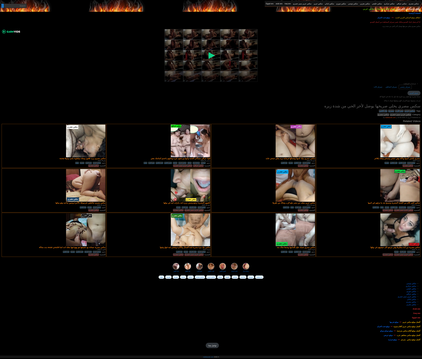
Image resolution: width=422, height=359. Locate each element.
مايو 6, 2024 (311, 249)
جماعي (203, 163)
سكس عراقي (198, 166)
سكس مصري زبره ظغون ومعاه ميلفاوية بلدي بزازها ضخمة (83, 158)
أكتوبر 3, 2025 (101, 249)
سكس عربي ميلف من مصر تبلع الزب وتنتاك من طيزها (294, 203)
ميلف (77, 163)
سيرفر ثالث (378, 87)
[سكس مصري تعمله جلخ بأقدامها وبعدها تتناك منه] (295, 229)
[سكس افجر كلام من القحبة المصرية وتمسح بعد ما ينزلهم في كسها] (400, 185)
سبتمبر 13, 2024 (205, 160)
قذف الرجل (192, 207)
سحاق (189, 163)
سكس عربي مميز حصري (400, 114)
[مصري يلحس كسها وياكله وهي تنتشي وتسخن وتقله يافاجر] (400, 141)
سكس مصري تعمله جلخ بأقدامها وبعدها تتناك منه (296, 247)
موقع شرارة (392, 339)
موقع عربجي (388, 335)
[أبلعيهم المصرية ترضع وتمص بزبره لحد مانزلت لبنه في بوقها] (190, 185)
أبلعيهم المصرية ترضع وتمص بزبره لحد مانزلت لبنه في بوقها (187, 203)
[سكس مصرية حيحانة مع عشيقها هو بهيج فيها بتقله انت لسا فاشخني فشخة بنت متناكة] (86, 229)
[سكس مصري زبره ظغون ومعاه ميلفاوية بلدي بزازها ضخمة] (86, 141)
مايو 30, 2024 (102, 160)
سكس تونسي (411, 283)
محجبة (183, 277)
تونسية (251, 277)
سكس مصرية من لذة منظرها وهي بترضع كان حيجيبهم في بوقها (395, 247)
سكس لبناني (411, 299)
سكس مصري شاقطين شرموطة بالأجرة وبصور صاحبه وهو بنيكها (80, 203)
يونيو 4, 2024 (206, 249)
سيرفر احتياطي (391, 87)
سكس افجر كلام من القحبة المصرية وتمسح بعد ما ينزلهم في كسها (394, 203)
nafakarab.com (208, 357)
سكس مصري (383, 114)
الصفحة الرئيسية (415, 13)
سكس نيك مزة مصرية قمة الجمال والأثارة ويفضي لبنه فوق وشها (185, 247)
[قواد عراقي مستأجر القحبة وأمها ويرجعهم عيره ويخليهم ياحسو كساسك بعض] (190, 141)
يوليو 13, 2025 (416, 205)
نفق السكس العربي (408, 9)
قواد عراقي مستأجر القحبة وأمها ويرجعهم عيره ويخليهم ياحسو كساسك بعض (180, 158)
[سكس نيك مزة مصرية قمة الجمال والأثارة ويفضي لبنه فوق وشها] (190, 229)
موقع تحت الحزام (384, 17)
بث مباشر (259, 277)
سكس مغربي (411, 304)
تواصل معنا (212, 345)
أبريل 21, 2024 (101, 205)
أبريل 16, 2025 (206, 205)
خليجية (227, 277)
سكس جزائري (411, 286)
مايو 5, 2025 (416, 160)
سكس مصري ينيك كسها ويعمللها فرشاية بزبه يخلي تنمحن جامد (290, 158)
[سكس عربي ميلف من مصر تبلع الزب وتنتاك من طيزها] (295, 185)
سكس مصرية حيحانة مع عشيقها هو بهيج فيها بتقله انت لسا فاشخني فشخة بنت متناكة (72, 247)
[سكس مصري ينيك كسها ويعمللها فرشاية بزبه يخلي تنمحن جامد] (295, 141)
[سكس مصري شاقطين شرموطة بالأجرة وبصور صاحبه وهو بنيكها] (86, 185)
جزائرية (243, 277)
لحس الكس (168, 163)
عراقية (175, 163)
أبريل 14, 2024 (311, 205)
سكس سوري (411, 291)
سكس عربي (410, 111)
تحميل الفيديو (414, 93)
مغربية (168, 277)
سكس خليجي (411, 288)
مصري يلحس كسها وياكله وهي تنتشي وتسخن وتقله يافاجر (397, 158)
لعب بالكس (159, 163)
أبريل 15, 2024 (311, 160)
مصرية (391, 111)
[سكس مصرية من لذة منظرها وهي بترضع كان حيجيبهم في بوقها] (400, 229)
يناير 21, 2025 (416, 249)
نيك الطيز (286, 207)
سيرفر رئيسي (405, 87)
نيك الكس (383, 111)
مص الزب (399, 111)
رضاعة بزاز (196, 163)
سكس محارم (200, 277)
